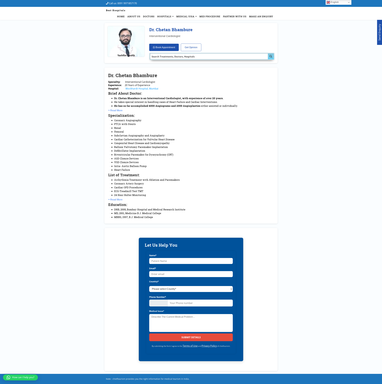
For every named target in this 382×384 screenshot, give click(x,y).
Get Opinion (191, 47)
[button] (20, 377)
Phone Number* (157, 297)
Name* (153, 255)
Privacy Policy (209, 345)
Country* (154, 281)
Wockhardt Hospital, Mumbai (141, 88)
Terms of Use (190, 345)
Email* (152, 268)
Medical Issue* (156, 311)
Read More (116, 110)
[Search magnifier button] (271, 56)
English (334, 2)
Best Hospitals (115, 10)
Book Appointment (165, 47)
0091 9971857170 (128, 3)
